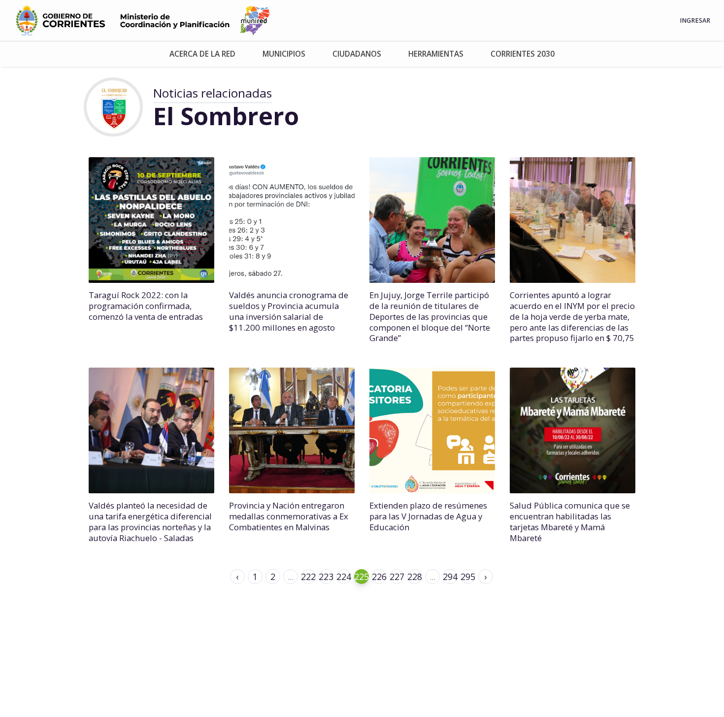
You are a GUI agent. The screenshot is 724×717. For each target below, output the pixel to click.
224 (343, 576)
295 (468, 576)
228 (414, 576)
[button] (202, 54)
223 (326, 576)
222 (308, 576)
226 (379, 576)
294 (450, 576)
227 (397, 576)
